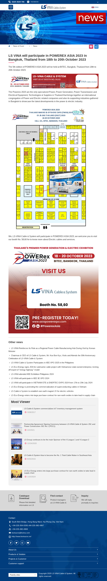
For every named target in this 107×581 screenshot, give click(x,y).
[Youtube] (28, 542)
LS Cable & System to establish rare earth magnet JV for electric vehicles (42, 391)
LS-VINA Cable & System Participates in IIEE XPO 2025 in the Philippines (42, 362)
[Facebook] (10, 542)
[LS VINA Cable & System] (53, 7)
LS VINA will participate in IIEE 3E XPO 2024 (30, 378)
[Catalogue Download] (12, 501)
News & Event (19, 46)
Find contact (56, 496)
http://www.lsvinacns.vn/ (21, 536)
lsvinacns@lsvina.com (21, 533)
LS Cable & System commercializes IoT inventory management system (53, 409)
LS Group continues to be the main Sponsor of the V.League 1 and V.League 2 (56, 440)
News (35, 46)
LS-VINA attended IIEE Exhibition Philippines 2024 (32, 374)
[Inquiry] (75, 501)
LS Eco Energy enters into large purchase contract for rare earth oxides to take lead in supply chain (53, 395)
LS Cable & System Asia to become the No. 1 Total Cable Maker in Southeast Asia (58, 455)
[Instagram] (22, 542)
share (96, 47)
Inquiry (84, 496)
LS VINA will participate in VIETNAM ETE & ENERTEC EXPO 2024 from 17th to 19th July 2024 (51, 382)
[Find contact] (43, 501)
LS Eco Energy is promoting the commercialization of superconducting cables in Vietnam (49, 387)
